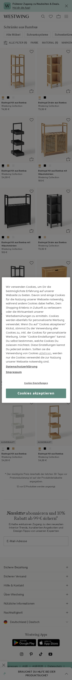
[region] (36, 340)
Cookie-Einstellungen (36, 383)
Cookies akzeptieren (36, 393)
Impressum (14, 372)
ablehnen (45, 353)
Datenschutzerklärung (21, 366)
